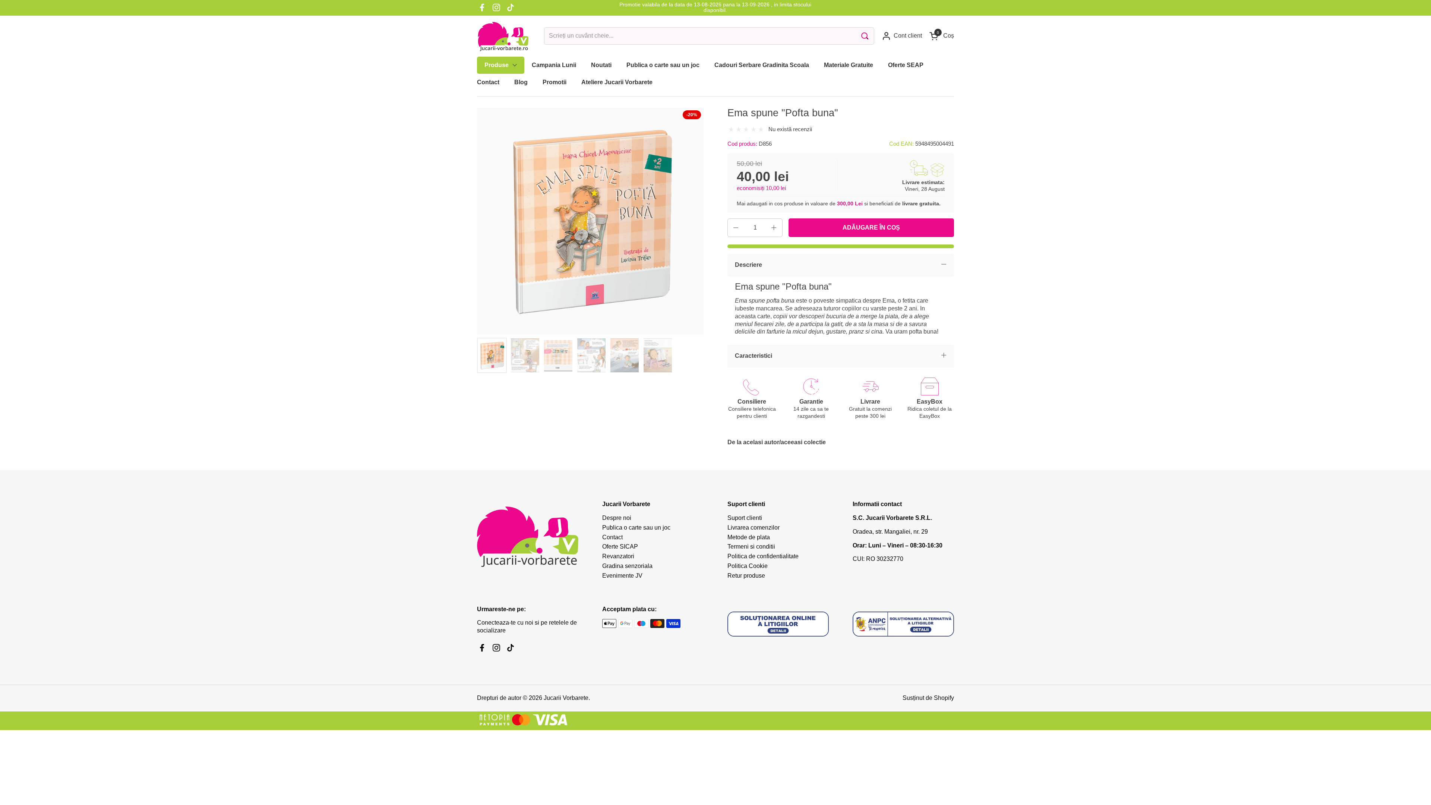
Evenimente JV (622, 575)
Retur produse (746, 575)
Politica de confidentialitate (763, 556)
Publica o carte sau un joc (636, 527)
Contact (612, 537)
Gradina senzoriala (627, 566)
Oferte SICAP (620, 546)
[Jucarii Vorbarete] (503, 36)
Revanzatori (618, 556)
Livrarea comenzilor (753, 527)
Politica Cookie (747, 566)
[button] (941, 36)
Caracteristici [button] (753, 356)
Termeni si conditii (751, 546)
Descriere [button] (748, 265)
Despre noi (616, 518)
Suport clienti (744, 518)
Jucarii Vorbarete (566, 698)
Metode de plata (748, 537)
